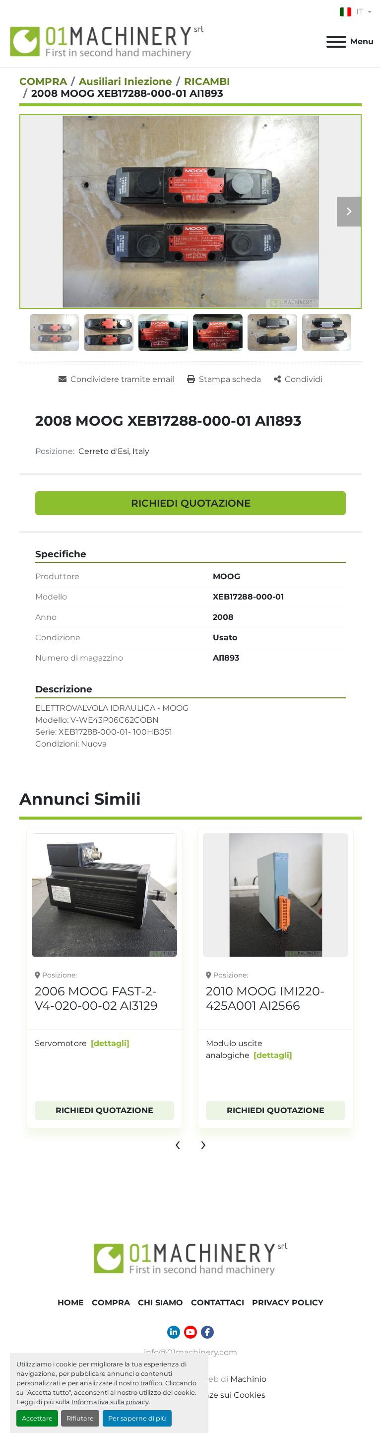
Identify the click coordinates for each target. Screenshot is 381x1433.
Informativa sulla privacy (110, 1402)
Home (71, 1302)
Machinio (248, 1379)
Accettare (37, 1418)
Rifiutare (80, 1418)
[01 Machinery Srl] (190, 1258)
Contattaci (217, 1302)
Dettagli (101, 1055)
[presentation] (178, 1143)
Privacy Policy (287, 1302)
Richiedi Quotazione (191, 503)
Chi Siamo (160, 1302)
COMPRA (111, 1302)
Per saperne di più (137, 1418)
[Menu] (336, 42)
